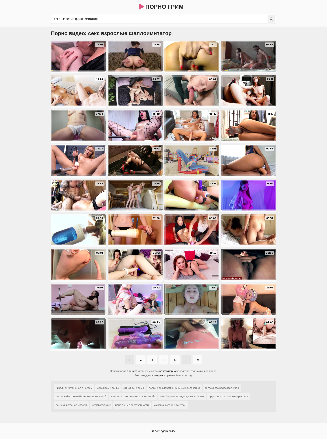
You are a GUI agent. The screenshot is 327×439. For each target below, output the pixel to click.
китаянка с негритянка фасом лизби (133, 396)
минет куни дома (133, 388)
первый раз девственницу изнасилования (174, 388)
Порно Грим (164, 7)
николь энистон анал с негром (74, 388)
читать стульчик (101, 405)
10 (197, 359)
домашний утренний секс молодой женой (81, 396)
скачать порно (167, 371)
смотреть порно (162, 375)
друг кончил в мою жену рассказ (228, 396)
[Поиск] (271, 19)
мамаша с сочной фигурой (169, 405)
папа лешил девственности (132, 405)
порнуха (132, 371)
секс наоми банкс (108, 388)
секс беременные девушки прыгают (182, 396)
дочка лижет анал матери (71, 405)
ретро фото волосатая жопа (222, 388)
